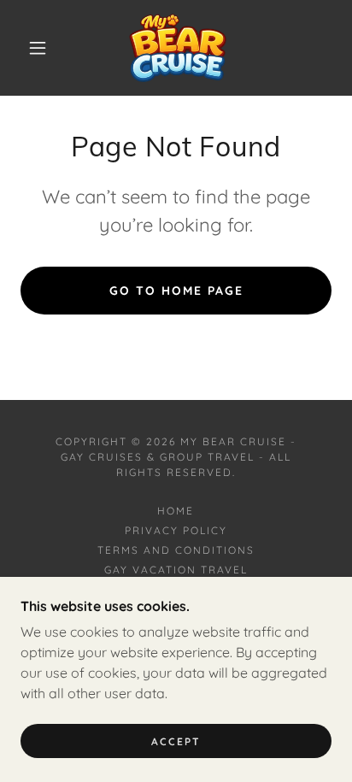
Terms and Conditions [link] (176, 550)
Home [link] (175, 510)
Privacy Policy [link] (176, 530)
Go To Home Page (176, 290)
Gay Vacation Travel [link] (176, 569)
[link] (177, 48)
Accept (176, 741)
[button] (38, 48)
